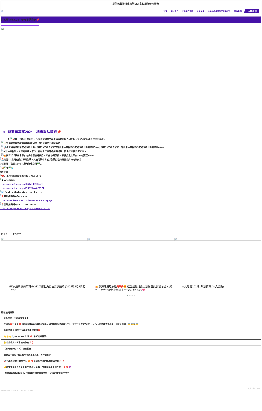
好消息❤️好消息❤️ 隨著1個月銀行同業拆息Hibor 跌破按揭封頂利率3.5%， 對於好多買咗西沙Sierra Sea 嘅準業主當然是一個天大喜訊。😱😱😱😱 (71, 324)
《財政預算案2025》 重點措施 (17, 348)
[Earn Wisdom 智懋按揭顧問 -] (15, 11)
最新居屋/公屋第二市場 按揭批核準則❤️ (22, 330)
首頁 (165, 11)
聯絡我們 (238, 11)
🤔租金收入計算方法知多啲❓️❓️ (19, 342)
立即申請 (252, 11)
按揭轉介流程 (187, 11)
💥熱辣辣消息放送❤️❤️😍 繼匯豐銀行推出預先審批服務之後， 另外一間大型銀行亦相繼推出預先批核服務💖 (133, 288)
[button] (128, 295)
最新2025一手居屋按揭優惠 (16, 318)
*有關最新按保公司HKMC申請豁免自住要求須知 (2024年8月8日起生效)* (47, 288)
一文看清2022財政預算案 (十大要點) (203, 286)
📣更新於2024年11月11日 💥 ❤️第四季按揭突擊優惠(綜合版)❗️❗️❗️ (35, 360)
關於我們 (174, 11)
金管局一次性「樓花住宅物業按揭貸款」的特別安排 (27, 354)
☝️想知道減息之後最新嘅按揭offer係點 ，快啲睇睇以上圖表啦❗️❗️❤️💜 (37, 367)
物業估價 (200, 11)
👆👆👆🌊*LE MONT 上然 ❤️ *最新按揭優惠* (25, 336)
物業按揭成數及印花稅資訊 (219, 11)
